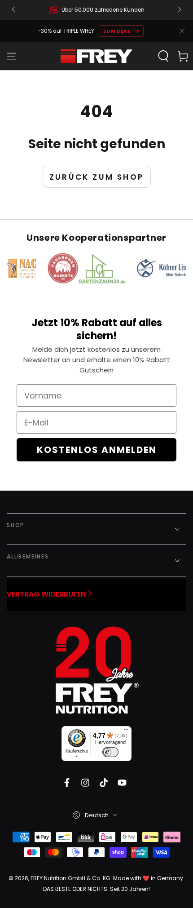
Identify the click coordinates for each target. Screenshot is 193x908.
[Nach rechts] (178, 10)
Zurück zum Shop (96, 177)
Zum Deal (117, 31)
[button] (163, 56)
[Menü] (126, 731)
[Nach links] (14, 10)
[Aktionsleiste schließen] (182, 31)
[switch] (110, 752)
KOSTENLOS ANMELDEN (97, 449)
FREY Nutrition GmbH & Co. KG (70, 878)
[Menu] (11, 56)
